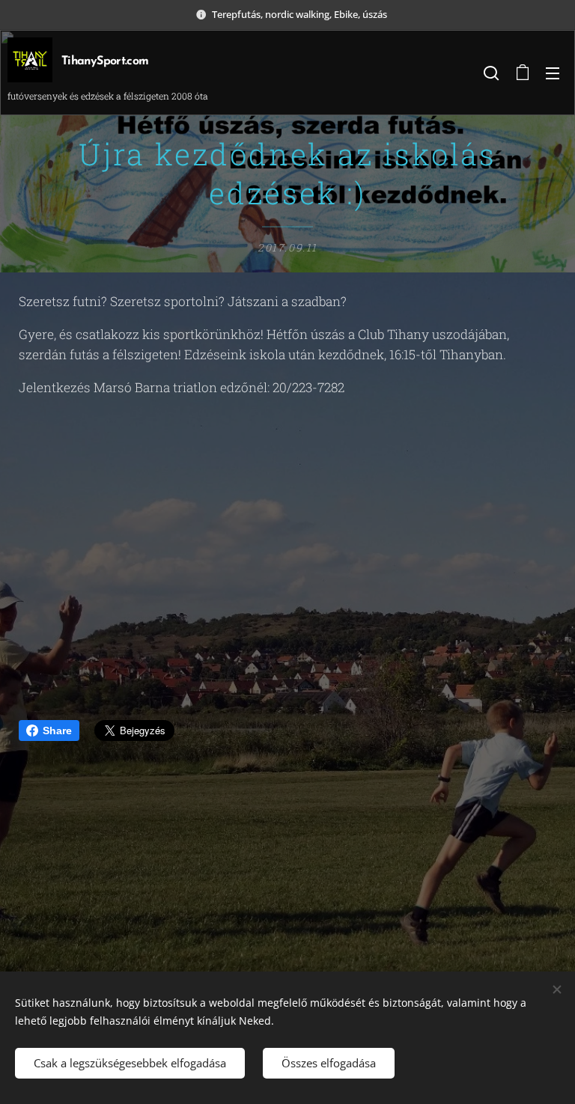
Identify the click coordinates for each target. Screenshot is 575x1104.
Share (57, 730)
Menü (553, 73)
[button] (491, 72)
